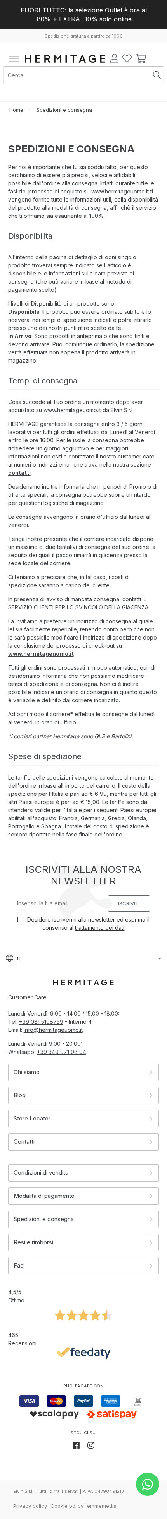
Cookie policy (67, 1506)
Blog (20, 1095)
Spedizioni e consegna (44, 1219)
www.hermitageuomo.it (41, 653)
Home (16, 110)
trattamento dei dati (99, 927)
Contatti (24, 1141)
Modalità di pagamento (44, 1195)
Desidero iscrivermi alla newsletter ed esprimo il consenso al (88, 923)
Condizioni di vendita (41, 1172)
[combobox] (77, 75)
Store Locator (32, 1118)
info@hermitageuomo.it (53, 1029)
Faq (19, 1265)
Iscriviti (129, 903)
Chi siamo (27, 1072)
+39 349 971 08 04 (61, 1052)
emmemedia (102, 1506)
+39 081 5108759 (41, 1021)
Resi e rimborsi (33, 1242)
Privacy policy (30, 1506)
